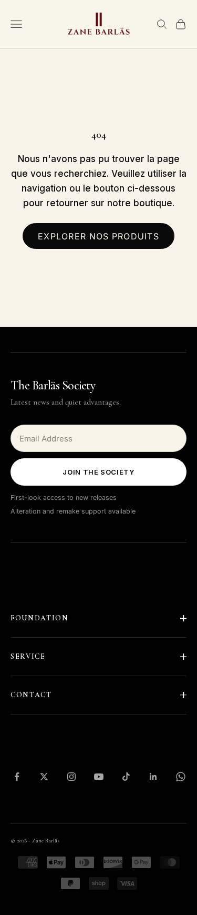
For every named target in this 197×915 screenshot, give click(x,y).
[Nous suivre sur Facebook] (17, 776)
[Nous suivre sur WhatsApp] (180, 776)
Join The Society (98, 472)
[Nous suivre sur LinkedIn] (153, 776)
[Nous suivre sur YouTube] (99, 776)
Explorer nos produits (98, 236)
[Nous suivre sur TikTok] (126, 776)
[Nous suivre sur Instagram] (71, 776)
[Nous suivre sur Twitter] (44, 776)
